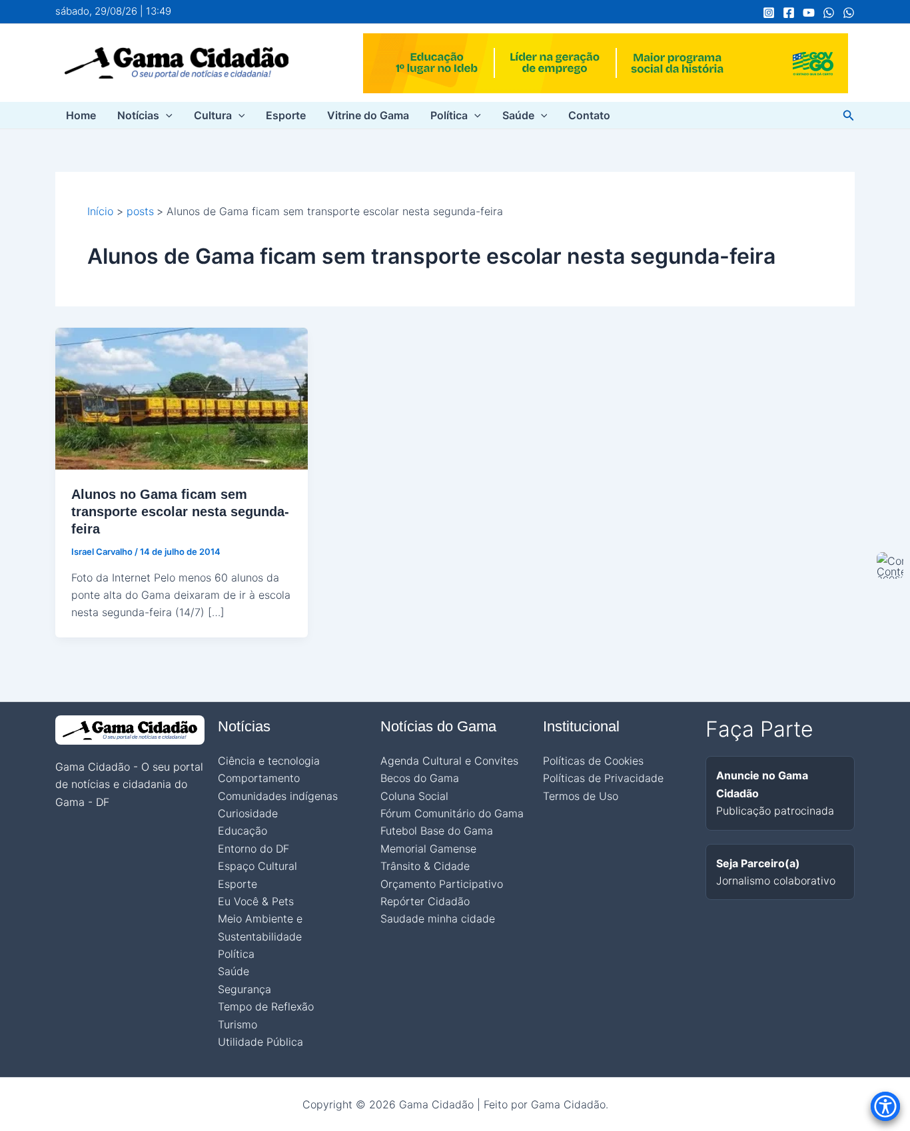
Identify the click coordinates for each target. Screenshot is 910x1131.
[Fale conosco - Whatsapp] (849, 13)
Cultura (213, 115)
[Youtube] (809, 13)
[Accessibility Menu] (885, 1106)
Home (81, 115)
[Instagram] (769, 13)
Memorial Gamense (428, 848)
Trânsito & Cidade (425, 866)
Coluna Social (414, 796)
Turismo (237, 1024)
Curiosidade (248, 813)
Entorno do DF (253, 848)
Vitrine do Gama (368, 115)
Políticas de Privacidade (603, 778)
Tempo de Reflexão (266, 1006)
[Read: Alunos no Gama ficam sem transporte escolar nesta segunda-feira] (181, 397)
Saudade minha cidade (437, 918)
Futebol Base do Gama (436, 830)
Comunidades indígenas (278, 796)
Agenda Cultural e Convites (449, 760)
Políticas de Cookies (593, 760)
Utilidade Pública (260, 1041)
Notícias (138, 115)
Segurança (244, 989)
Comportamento (259, 778)
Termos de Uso (580, 796)
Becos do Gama (419, 778)
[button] (166, 115)
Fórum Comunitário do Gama (452, 813)
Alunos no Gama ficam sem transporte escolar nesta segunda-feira (180, 511)
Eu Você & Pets (256, 901)
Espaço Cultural (257, 866)
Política (449, 115)
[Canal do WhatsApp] (829, 13)
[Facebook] (789, 13)
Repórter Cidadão (425, 901)
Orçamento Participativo (441, 884)
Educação (242, 830)
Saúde (518, 115)
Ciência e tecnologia (269, 760)
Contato (589, 115)
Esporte (286, 115)
